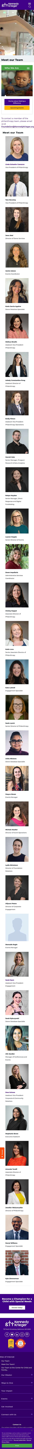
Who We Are (12, 68)
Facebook (7, 1334)
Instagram (22, 1334)
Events (4, 1399)
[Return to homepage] (12, 5)
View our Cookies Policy (20, 1440)
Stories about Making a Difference (17, 102)
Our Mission (6, 1375)
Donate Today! (17, 1307)
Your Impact (6, 1391)
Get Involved (7, 1407)
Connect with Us (8, 1415)
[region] (17, 1438)
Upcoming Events (17, 108)
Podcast (27, 1334)
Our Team (5, 1361)
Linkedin (17, 1334)
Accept (17, 1445)
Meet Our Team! (8, 1364)
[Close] (32, 1430)
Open (29, 4)
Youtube (12, 1334)
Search (30, 6)
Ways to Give (7, 1383)
